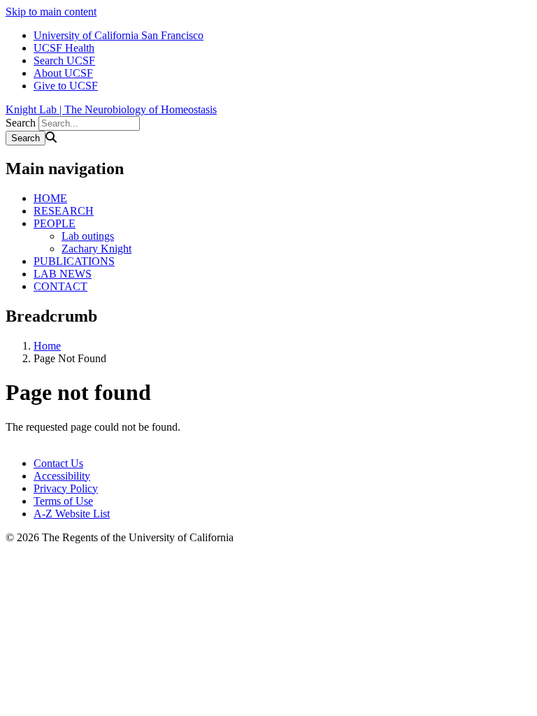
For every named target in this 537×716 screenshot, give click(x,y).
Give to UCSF (66, 86)
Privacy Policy (66, 488)
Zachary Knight (96, 249)
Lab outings (88, 236)
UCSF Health (64, 48)
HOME (50, 198)
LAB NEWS (63, 274)
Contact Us (58, 463)
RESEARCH (64, 211)
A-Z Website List (72, 514)
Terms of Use (63, 501)
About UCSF (63, 73)
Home (47, 346)
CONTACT (60, 286)
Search (21, 123)
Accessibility (62, 476)
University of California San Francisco (118, 35)
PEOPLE (55, 223)
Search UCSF (64, 60)
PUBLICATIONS (74, 261)
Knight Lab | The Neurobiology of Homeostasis (111, 109)
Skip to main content (51, 11)
